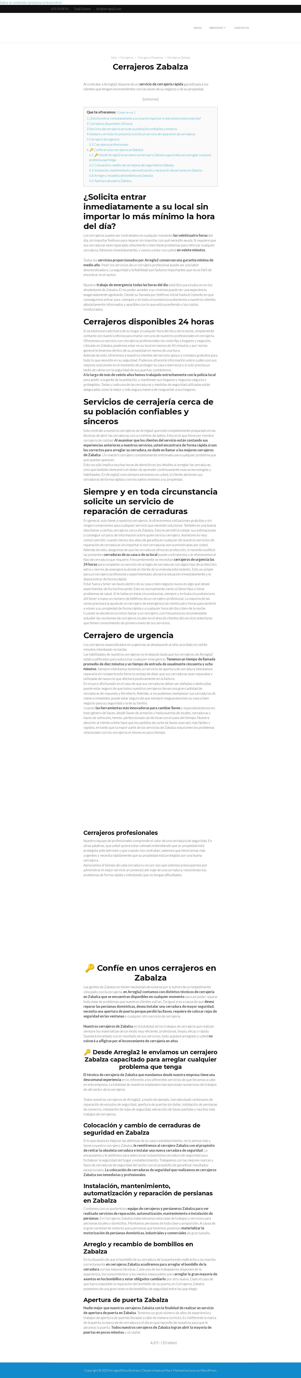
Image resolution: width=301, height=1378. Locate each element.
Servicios (216, 27)
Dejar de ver (125, 112)
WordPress (208, 1370)
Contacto (241, 27)
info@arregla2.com (108, 9)
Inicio (198, 27)
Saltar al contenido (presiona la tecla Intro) (31, 2)
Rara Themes (174, 1370)
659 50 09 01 (59, 9)
